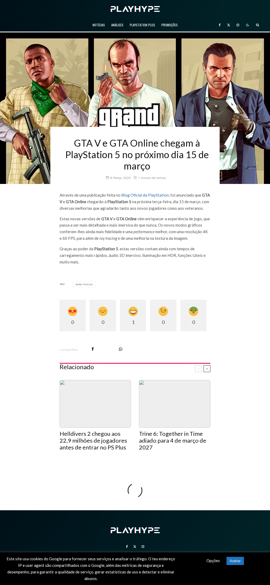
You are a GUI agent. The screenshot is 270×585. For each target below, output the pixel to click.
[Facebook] (220, 25)
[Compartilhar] (92, 349)
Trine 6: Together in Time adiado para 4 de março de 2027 (172, 440)
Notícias (99, 25)
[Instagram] (237, 25)
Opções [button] (213, 560)
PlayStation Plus (142, 25)
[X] (228, 25)
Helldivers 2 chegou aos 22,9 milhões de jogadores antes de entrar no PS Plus (93, 440)
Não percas (85, 284)
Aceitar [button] (235, 561)
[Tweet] (106, 349)
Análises (117, 25)
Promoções (169, 25)
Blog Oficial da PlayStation (145, 195)
